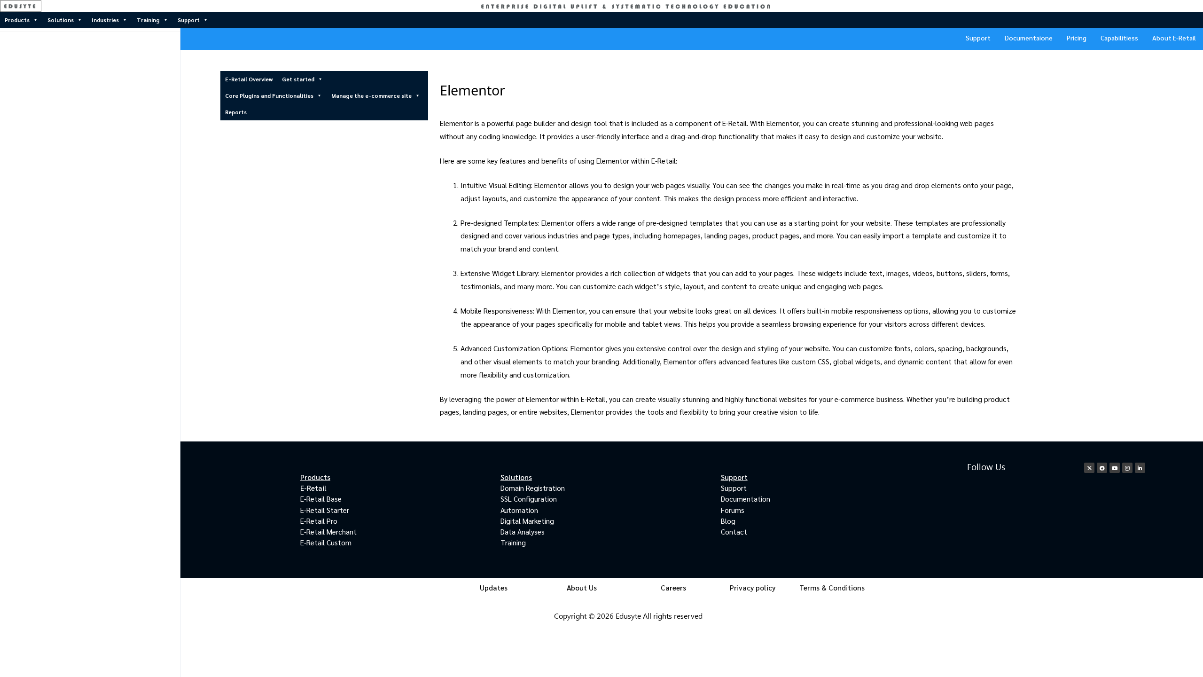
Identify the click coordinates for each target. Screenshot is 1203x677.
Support (189, 20)
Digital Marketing (527, 521)
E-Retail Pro (318, 521)
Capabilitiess (1119, 37)
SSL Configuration (528, 499)
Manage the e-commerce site (371, 95)
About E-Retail (1174, 37)
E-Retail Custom (326, 542)
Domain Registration (532, 488)
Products (17, 20)
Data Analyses (522, 531)
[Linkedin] (1140, 468)
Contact (734, 531)
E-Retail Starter (324, 510)
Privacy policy (752, 587)
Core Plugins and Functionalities (269, 95)
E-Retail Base (321, 499)
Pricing (1076, 37)
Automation (519, 510)
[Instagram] (1127, 468)
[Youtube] (1114, 468)
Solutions (60, 20)
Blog (728, 521)
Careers (673, 587)
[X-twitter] (1089, 468)
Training (148, 20)
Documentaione (1029, 37)
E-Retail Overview (249, 79)
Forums (732, 510)
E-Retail (313, 488)
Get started (298, 79)
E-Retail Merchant (328, 531)
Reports (236, 112)
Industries (105, 20)
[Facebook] (1102, 468)
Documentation (745, 499)
